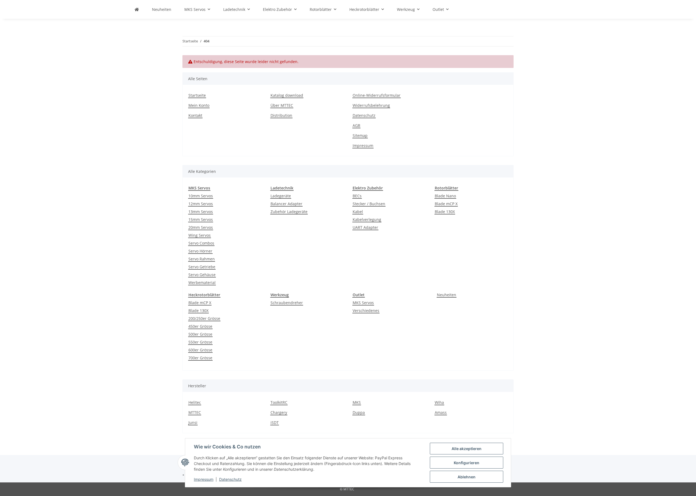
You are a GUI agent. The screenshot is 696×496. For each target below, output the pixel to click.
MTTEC (194, 412)
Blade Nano (445, 195)
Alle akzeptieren (466, 448)
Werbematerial (202, 282)
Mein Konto (198, 105)
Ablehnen (467, 477)
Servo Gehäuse (202, 274)
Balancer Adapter (286, 203)
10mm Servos (200, 195)
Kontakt (195, 115)
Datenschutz (230, 479)
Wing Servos (199, 235)
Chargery (279, 412)
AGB (356, 125)
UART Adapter (365, 227)
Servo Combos (201, 243)
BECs (357, 195)
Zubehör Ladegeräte (289, 211)
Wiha (439, 402)
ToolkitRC (279, 402)
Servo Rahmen (201, 258)
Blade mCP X (446, 203)
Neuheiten (446, 294)
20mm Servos (200, 227)
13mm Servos (200, 211)
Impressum (203, 479)
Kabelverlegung (367, 219)
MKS (357, 402)
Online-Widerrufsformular (376, 95)
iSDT (275, 422)
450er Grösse (200, 326)
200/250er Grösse (204, 318)
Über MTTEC (282, 105)
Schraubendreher (287, 302)
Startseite (197, 95)
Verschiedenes (366, 310)
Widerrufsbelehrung (371, 105)
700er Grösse (200, 357)
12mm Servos (200, 203)
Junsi (192, 422)
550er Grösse (200, 342)
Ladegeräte (281, 195)
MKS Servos (363, 302)
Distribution (281, 115)
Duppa (359, 412)
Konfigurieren (466, 462)
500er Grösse (200, 334)
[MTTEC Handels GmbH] (136, 9)
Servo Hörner (200, 251)
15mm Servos (200, 219)
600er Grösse (200, 349)
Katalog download (287, 95)
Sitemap (360, 135)
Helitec (194, 402)
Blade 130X (445, 211)
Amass (441, 412)
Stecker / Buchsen (369, 203)
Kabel (358, 211)
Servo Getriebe (201, 266)
